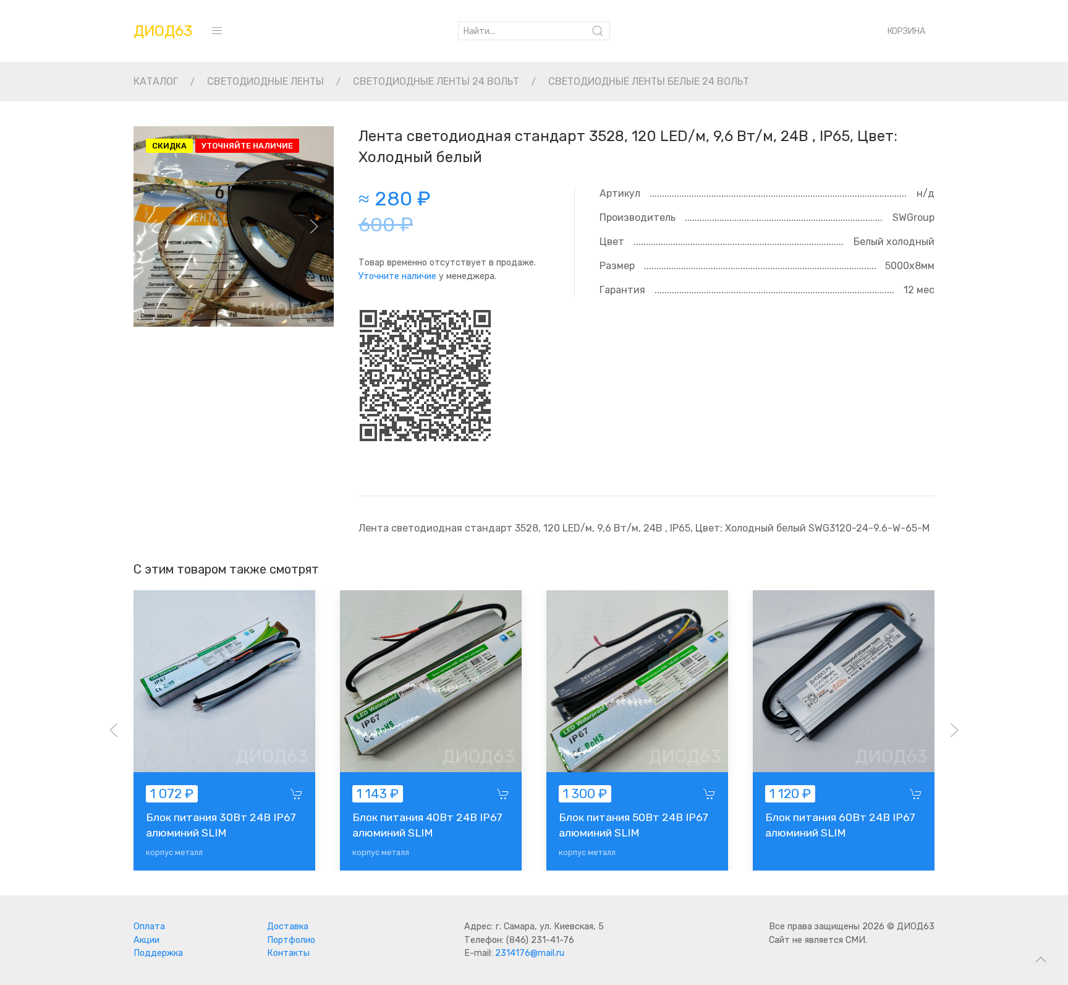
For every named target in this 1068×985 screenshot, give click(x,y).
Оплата (149, 926)
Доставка (287, 926)
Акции (146, 940)
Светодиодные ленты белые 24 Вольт (648, 81)
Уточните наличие (397, 276)
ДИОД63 (163, 31)
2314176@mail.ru (529, 953)
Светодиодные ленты (265, 81)
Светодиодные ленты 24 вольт (436, 81)
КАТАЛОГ (156, 81)
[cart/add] (296, 793)
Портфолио (291, 940)
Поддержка (158, 953)
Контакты (288, 953)
